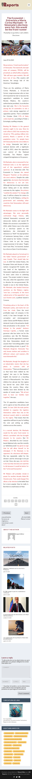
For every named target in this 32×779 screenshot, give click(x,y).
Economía (22, 742)
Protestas (16, 763)
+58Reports (8, 760)
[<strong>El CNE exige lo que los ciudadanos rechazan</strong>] (16, 581)
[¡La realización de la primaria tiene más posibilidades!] (16, 627)
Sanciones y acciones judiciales (13, 739)
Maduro (17, 760)
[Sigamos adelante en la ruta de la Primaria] (16, 558)
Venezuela (17, 745)
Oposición (8, 736)
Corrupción (8, 754)
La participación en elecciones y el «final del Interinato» (16, 615)
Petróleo (8, 751)
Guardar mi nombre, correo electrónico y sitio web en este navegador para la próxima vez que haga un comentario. (16, 687)
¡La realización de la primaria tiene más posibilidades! (15, 638)
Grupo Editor (15, 33)
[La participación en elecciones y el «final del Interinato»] (16, 604)
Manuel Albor (21, 772)
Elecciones (16, 35)
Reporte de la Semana (9, 722)
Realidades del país (10, 742)
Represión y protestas (20, 736)
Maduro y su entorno (21, 733)
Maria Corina (18, 754)
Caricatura (23, 720)
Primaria (8, 763)
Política (16, 757)
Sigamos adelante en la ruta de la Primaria (13, 569)
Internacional (9, 733)
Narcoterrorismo (19, 751)
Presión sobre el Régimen (11, 748)
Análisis (8, 745)
